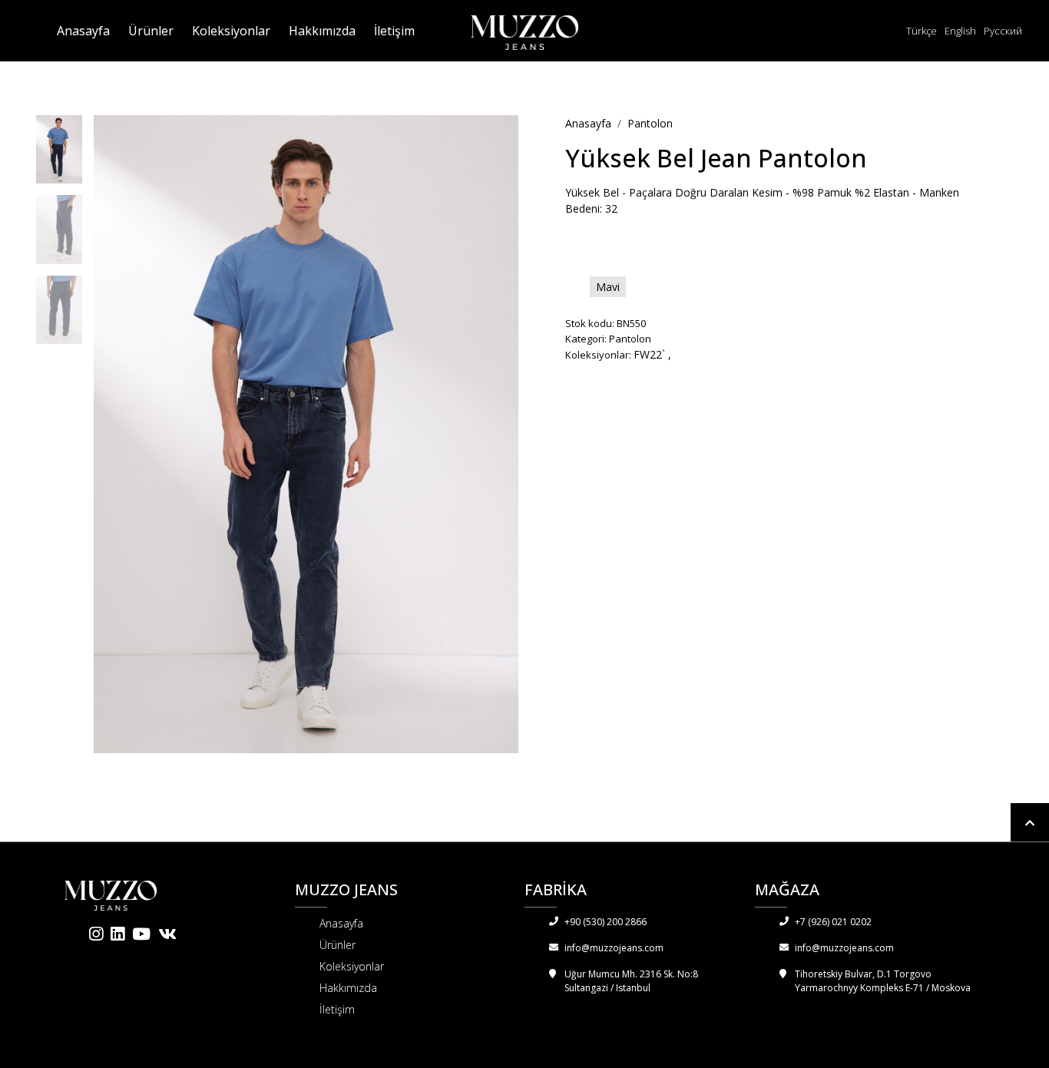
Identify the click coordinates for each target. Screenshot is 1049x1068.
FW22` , (652, 354)
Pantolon (650, 123)
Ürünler (151, 30)
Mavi (608, 286)
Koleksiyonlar (231, 30)
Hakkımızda (322, 30)
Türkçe (921, 31)
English (960, 31)
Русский (1003, 31)
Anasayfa (83, 30)
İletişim (394, 30)
